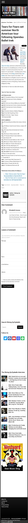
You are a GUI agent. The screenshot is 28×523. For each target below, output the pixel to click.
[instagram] (18, 338)
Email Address (4, 264)
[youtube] (14, 338)
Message (3, 240)
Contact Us (4, 501)
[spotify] (22, 338)
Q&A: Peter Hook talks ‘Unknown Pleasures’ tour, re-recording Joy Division (17, 434)
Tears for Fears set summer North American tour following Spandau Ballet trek (12, 33)
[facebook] (10, 338)
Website (3, 272)
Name (2, 256)
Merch (3, 503)
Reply (24, 212)
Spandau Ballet (15, 185)
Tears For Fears (5, 65)
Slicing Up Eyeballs (16, 518)
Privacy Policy (5, 504)
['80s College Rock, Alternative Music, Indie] (14, 11)
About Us (3, 499)
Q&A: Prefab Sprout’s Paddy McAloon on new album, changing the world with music (17, 427)
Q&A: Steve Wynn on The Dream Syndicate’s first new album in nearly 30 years (16, 394)
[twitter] (5, 338)
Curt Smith (7, 185)
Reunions (3, 22)
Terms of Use (4, 506)
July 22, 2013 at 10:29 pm (15, 212)
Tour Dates (9, 22)
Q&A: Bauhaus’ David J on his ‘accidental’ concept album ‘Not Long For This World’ (16, 402)
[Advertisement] (14, 305)
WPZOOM (10, 522)
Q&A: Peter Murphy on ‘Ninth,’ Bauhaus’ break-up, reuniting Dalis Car (17, 410)
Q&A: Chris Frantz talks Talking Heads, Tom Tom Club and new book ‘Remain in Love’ (17, 386)
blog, (13, 73)
